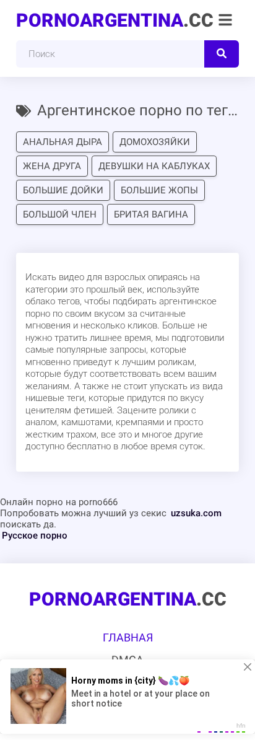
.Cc (115, 20)
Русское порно (34, 535)
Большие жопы (159, 190)
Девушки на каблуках (154, 166)
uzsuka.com (196, 513)
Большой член (60, 214)
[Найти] (221, 54)
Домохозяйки (154, 142)
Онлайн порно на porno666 (59, 502)
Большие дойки (63, 190)
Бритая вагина (151, 214)
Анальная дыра (62, 142)
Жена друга (52, 166)
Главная (128, 637)
